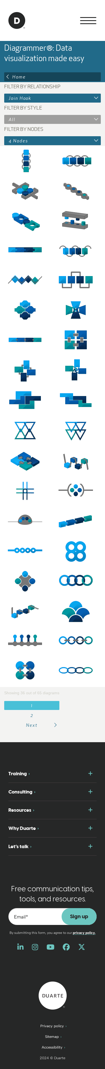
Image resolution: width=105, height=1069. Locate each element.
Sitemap (52, 1037)
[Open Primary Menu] (88, 20)
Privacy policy (52, 1026)
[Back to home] (53, 995)
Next (32, 725)
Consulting (20, 792)
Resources (19, 810)
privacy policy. (84, 933)
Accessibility (52, 1047)
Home (19, 77)
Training (17, 773)
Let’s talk (18, 846)
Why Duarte (22, 828)
